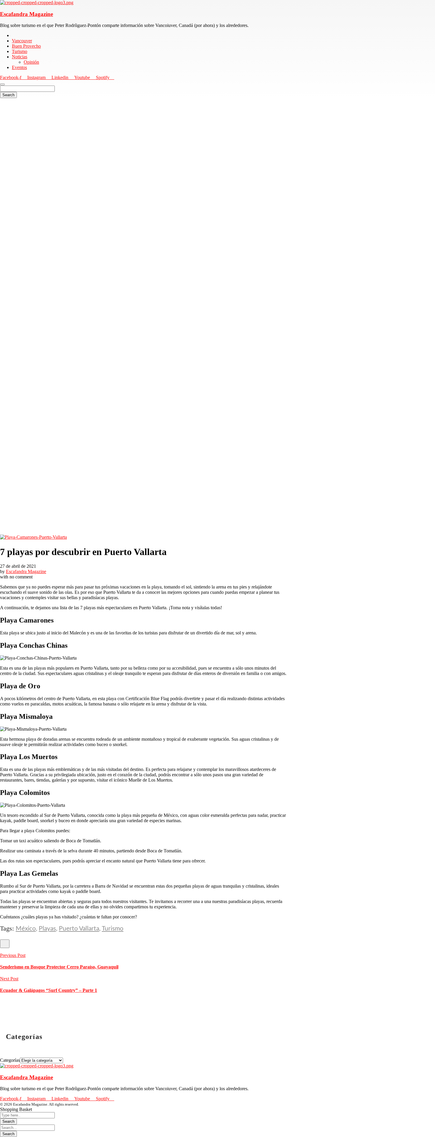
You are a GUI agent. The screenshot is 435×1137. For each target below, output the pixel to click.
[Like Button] (4, 943)
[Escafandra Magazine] (36, 2)
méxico (26, 929)
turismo (112, 929)
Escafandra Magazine (26, 14)
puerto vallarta (79, 929)
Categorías (10, 1060)
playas (47, 929)
